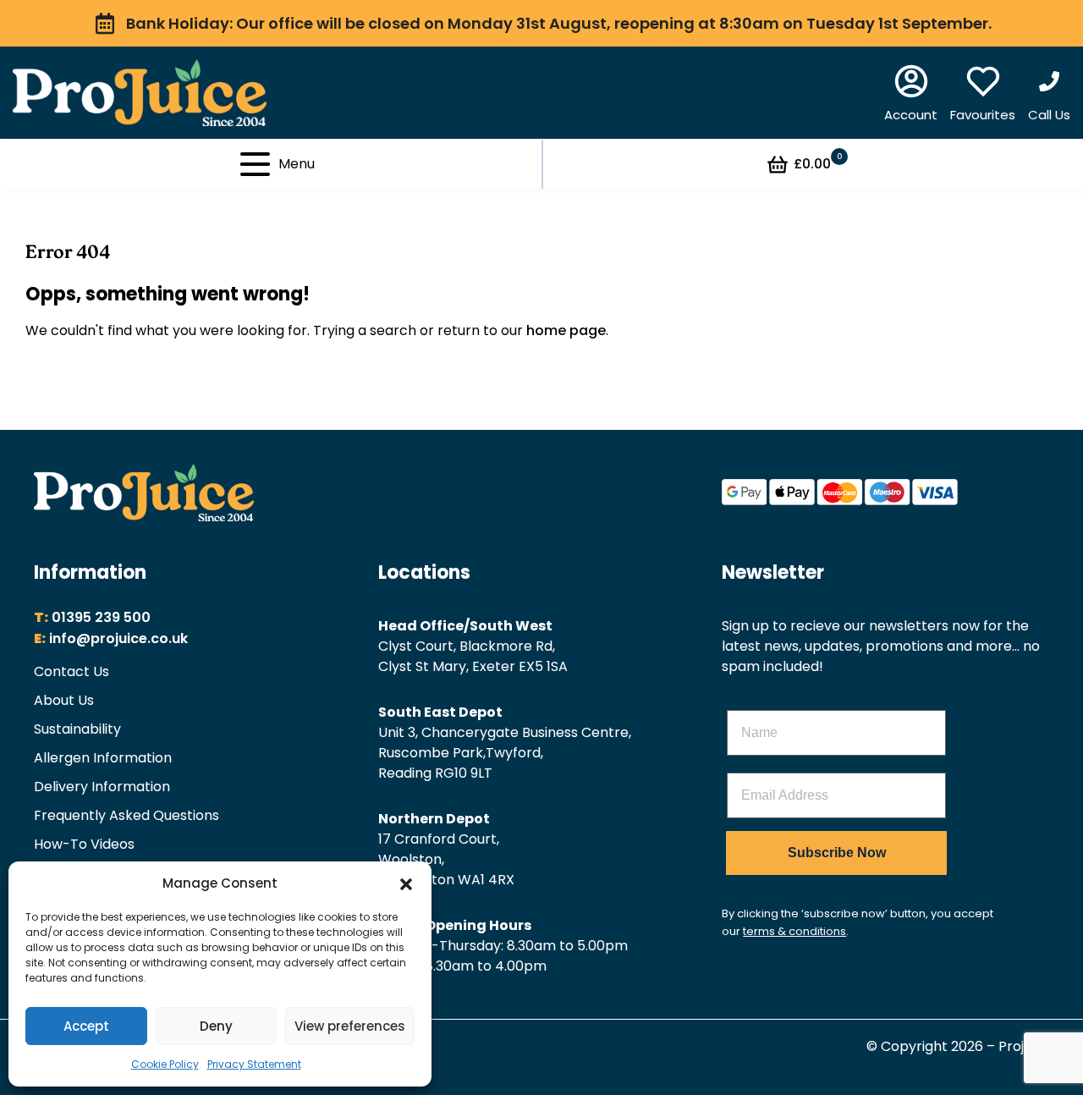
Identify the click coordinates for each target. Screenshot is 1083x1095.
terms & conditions (794, 931)
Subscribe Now (837, 852)
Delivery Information (102, 786)
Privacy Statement (254, 1064)
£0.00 (818, 162)
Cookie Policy (165, 1064)
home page (566, 330)
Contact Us (71, 671)
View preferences (349, 1026)
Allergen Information (103, 758)
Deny (216, 1026)
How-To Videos (84, 844)
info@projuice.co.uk (118, 638)
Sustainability (77, 729)
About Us (64, 700)
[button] (406, 883)
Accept (86, 1026)
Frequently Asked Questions (126, 815)
